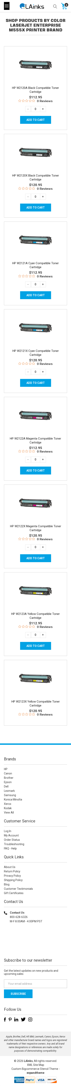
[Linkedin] (16, 1019)
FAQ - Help (10, 848)
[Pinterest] (10, 1019)
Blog (6, 884)
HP (5, 769)
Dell (6, 786)
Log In (7, 831)
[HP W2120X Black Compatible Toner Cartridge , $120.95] (35, 153)
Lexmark (9, 790)
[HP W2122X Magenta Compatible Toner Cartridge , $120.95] (35, 504)
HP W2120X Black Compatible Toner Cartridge (35, 177)
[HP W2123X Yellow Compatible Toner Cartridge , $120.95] (35, 679)
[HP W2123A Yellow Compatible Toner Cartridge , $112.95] (35, 591)
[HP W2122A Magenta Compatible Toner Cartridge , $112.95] (35, 416)
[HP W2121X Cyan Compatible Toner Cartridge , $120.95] (35, 328)
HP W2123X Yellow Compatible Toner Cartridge (35, 703)
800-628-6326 (19, 917)
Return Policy (12, 871)
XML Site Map (35, 1064)
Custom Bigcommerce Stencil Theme (34, 1068)
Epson (8, 782)
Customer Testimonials (18, 888)
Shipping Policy (13, 880)
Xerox (7, 803)
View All (9, 812)
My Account (11, 835)
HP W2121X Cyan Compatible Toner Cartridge (35, 353)
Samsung (10, 795)
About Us (9, 867)
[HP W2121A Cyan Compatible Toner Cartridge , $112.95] (35, 241)
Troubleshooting (14, 844)
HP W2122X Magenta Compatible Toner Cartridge (35, 528)
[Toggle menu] (6, 6)
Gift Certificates (13, 893)
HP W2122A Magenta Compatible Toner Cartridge (35, 440)
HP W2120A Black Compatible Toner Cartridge (35, 90)
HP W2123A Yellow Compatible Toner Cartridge (35, 616)
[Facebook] (5, 1019)
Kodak (8, 808)
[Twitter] (23, 1019)
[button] (35, 946)
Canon (8, 773)
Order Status (12, 839)
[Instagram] (30, 1019)
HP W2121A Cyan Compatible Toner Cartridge (35, 265)
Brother (8, 777)
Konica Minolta (13, 799)
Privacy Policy (12, 875)
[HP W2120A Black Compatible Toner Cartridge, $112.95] (35, 65)
